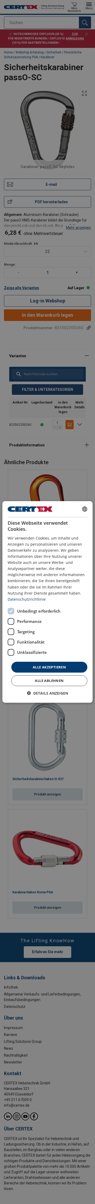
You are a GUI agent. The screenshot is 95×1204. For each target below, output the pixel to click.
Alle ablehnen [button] (49, 680)
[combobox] (84, 509)
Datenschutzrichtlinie (27, 599)
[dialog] (47, 602)
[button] (47, 693)
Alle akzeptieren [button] (49, 667)
